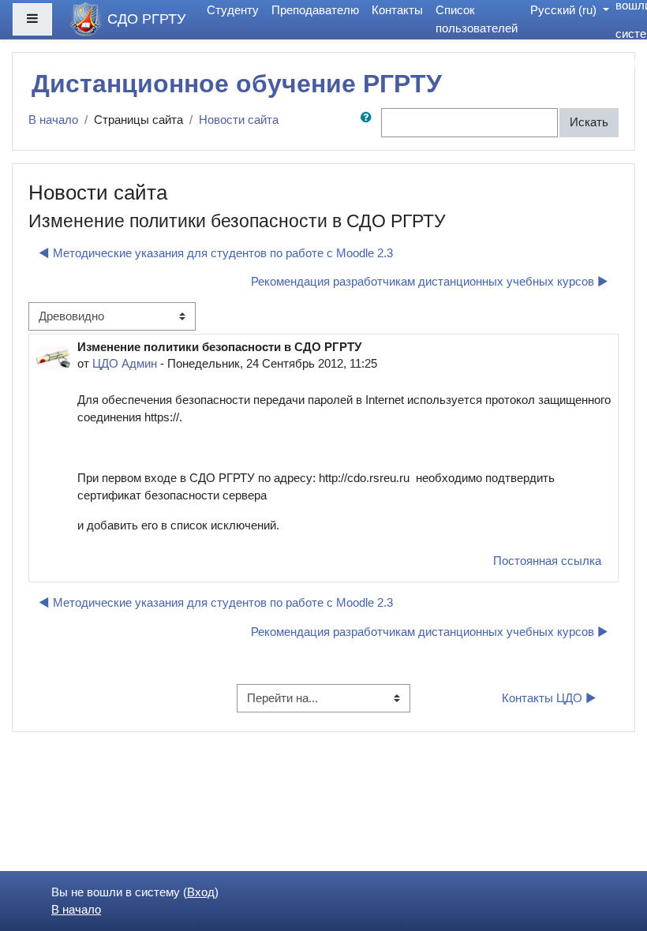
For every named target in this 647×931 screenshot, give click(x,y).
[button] (369, 122)
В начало (53, 120)
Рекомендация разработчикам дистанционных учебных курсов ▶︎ (429, 281)
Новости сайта (239, 120)
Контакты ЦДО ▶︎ (549, 698)
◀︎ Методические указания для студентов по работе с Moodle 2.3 (216, 253)
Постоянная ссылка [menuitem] (547, 561)
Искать (589, 122)
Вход (633, 62)
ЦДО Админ (124, 363)
